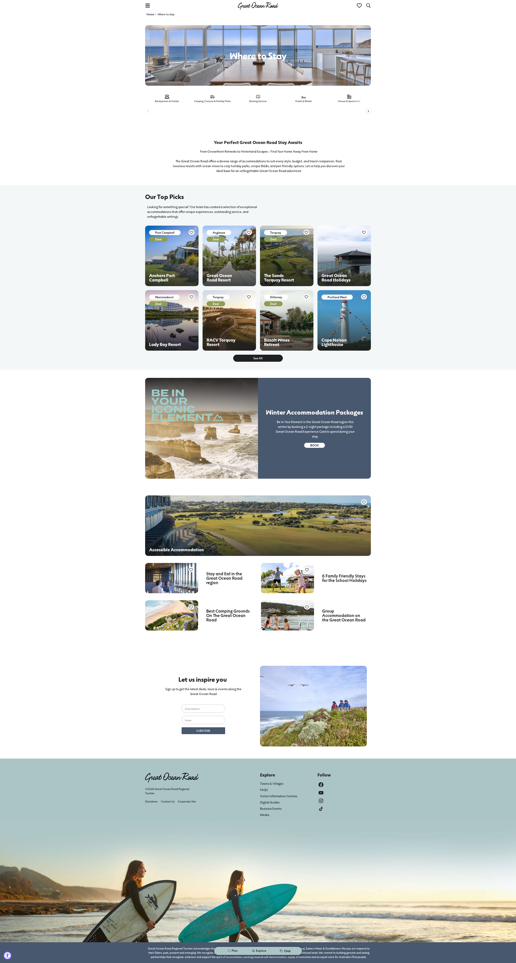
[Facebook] (321, 784)
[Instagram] (321, 800)
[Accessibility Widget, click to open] (7, 955)
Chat (287, 950)
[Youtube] (321, 792)
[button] (147, 111)
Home (151, 14)
